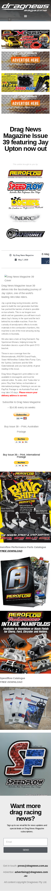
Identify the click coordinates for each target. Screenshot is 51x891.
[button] (25, 16)
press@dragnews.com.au (33, 865)
